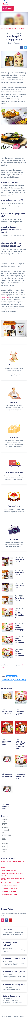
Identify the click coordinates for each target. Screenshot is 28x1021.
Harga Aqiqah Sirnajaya (20, 679)
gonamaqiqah (19, 932)
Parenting (5, 830)
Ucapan (5, 846)
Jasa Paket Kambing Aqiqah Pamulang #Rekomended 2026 (20, 744)
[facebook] (21, 47)
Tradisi (4, 824)
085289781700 (8, 932)
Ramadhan (5, 843)
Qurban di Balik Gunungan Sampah (9, 885)
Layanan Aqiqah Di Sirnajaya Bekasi (6, 742)
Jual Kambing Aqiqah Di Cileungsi (9, 894)
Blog (2, 28)
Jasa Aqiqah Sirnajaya (11, 676)
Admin (11, 43)
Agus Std (23, 1016)
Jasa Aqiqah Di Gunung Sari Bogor (6, 806)
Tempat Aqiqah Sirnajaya (8, 682)
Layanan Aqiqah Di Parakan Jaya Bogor (20, 776)
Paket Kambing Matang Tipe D (20, 653)
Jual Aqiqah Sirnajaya (7, 679)
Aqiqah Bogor (5, 297)
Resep (4, 832)
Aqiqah (6, 28)
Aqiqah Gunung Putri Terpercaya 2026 (10, 882)
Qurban (5, 849)
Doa (4, 838)
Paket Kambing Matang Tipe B (20, 628)
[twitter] (25, 47)
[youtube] (10, 920)
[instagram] (2, 920)
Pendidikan (5, 827)
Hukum (5, 822)
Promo (4, 841)
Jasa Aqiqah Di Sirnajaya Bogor (16, 28)
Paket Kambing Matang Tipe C (20, 640)
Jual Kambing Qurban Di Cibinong (9, 888)
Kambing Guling (7, 835)
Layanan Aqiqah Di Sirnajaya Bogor (20, 713)
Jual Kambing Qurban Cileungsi (8, 891)
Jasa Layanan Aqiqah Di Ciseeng (9, 870)
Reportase (5, 819)
